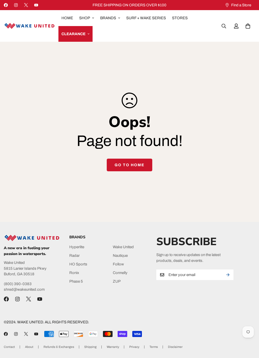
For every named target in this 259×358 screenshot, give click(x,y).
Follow (118, 264)
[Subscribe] (227, 274)
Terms (153, 347)
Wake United (123, 247)
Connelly (120, 273)
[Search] (223, 26)
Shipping (90, 347)
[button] (248, 26)
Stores (180, 18)
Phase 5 (76, 281)
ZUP (117, 281)
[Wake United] (29, 26)
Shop (84, 18)
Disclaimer (175, 347)
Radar (74, 256)
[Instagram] (16, 5)
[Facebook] (6, 5)
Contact (9, 347)
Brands (108, 18)
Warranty (113, 347)
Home (67, 18)
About (29, 347)
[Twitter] (26, 5)
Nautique (120, 256)
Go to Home (129, 165)
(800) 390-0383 (18, 284)
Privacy (134, 347)
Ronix (74, 273)
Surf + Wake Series (146, 18)
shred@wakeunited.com (24, 289)
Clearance (73, 34)
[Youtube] (36, 5)
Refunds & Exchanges (59, 347)
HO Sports (78, 264)
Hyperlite (76, 247)
